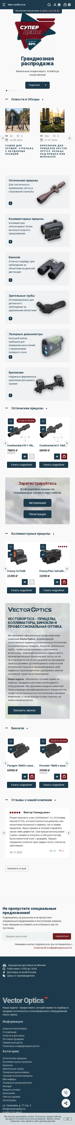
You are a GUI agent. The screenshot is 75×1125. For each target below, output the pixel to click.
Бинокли (8, 1065)
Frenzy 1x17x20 (16, 571)
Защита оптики (11, 1089)
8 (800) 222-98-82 (49, 10)
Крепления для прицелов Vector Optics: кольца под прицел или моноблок (53, 151)
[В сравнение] (11, 429)
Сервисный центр (13, 1042)
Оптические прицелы (15, 1058)
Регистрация (37, 514)
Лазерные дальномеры (16, 1072)
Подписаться (61, 936)
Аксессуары (9, 1100)
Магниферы (9, 1079)
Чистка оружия (11, 1096)
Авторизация (37, 503)
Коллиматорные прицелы (17, 1061)
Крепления (9, 1093)
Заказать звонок (24, 710)
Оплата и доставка (13, 1035)
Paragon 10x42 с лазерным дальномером (33, 765)
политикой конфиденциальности (53, 947)
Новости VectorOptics (15, 1028)
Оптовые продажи (13, 1039)
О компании (9, 1032)
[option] (37, 50)
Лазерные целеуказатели (17, 1082)
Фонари (7, 1086)
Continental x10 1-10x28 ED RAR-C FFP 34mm (34, 445)
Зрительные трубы (13, 1068)
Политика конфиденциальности (21, 1046)
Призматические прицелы (18, 1075)
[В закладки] (11, 421)
